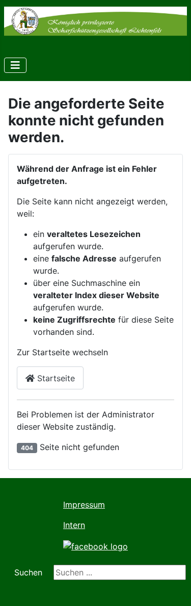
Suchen (28, 572)
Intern (74, 525)
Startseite (55, 378)
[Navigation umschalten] (15, 65)
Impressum (84, 504)
